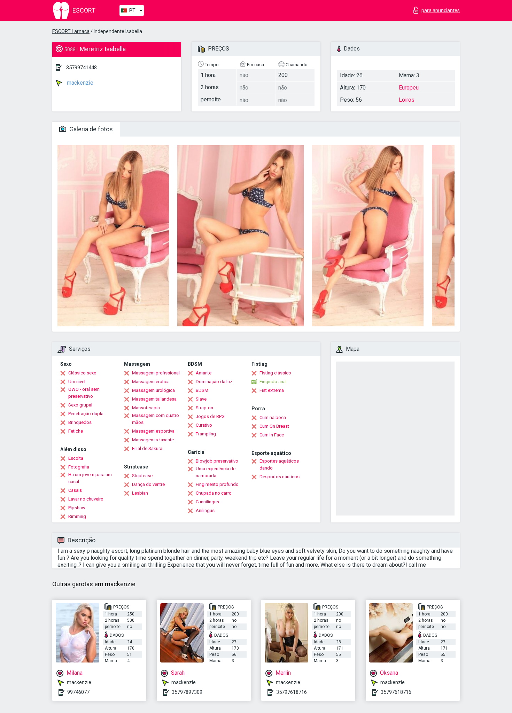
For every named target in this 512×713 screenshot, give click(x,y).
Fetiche (75, 431)
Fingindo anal (273, 381)
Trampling (206, 433)
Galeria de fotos (90, 129)
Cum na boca (272, 417)
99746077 (78, 692)
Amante (203, 372)
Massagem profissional (156, 372)
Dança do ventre (148, 484)
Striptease (142, 475)
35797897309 (187, 692)
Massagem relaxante (153, 439)
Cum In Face (271, 434)
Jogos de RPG (210, 416)
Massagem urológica (153, 390)
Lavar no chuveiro (85, 499)
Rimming (77, 516)
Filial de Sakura (147, 448)
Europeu (409, 87)
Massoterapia (146, 407)
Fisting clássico (275, 372)
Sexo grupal (80, 405)
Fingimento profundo (217, 484)
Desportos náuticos (279, 476)
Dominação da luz (214, 381)
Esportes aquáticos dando (279, 464)
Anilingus (205, 510)
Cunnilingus (207, 501)
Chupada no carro (214, 493)
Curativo (204, 425)
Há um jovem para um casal (90, 478)
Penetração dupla (85, 413)
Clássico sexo (82, 372)
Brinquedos (80, 422)
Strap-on (204, 407)
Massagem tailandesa (154, 399)
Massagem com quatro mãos (155, 419)
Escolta (75, 458)
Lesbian (140, 493)
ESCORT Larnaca (71, 31)
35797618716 (291, 692)
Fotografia (78, 467)
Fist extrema (271, 390)
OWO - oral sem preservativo (84, 393)
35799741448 (81, 67)
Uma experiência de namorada (215, 472)
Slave (201, 399)
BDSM (202, 390)
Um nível (76, 381)
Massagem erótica (151, 381)
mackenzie (79, 82)
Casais (75, 490)
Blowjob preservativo (217, 461)
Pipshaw (76, 507)
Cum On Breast (274, 426)
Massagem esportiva (153, 431)
